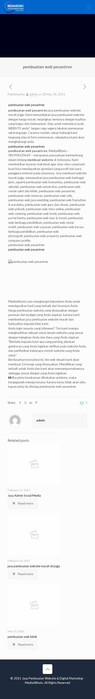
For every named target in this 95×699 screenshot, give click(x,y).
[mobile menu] (89, 7)
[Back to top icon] (47, 669)
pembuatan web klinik (22, 637)
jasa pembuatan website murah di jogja (34, 566)
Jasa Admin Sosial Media (24, 495)
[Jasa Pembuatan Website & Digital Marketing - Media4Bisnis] (13, 7)
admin (33, 94)
